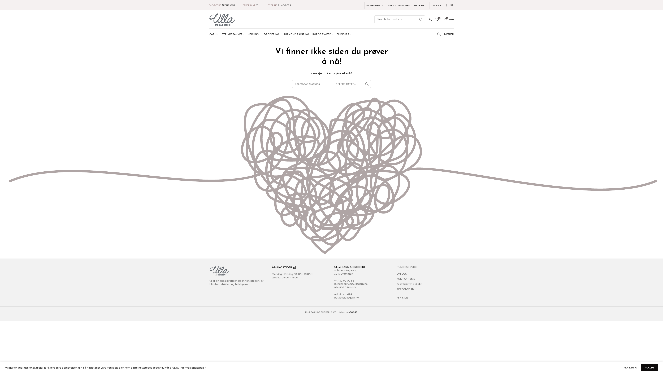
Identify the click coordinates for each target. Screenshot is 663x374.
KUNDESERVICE (407, 267)
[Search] (439, 34)
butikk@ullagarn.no (346, 297)
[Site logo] (222, 19)
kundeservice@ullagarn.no (351, 284)
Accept (649, 367)
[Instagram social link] (451, 5)
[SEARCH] (421, 19)
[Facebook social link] (447, 5)
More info (631, 367)
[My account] (430, 19)
